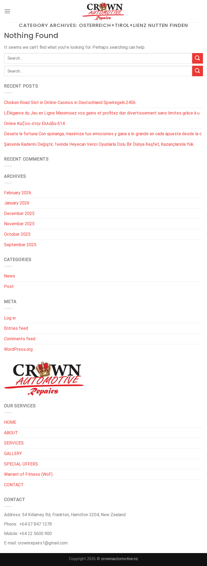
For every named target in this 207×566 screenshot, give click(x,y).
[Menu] (7, 11)
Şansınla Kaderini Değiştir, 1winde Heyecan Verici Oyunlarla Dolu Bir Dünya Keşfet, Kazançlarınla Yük (99, 144)
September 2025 (20, 244)
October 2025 (17, 234)
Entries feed (16, 328)
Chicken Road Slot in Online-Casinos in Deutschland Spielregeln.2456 (70, 102)
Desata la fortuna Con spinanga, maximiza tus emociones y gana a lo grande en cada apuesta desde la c (103, 133)
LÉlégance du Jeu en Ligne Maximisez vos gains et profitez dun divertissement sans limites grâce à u (101, 113)
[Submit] (197, 58)
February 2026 (17, 192)
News (9, 276)
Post (9, 286)
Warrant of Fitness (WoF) (28, 474)
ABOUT (11, 432)
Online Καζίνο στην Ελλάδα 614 (34, 123)
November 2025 (19, 223)
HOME (10, 422)
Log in (10, 318)
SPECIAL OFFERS (21, 464)
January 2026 (16, 203)
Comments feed (19, 338)
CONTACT (14, 484)
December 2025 (19, 213)
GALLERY (13, 453)
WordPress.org (18, 349)
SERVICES (14, 443)
